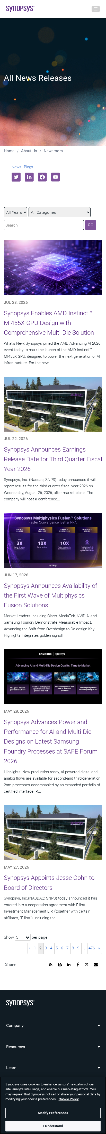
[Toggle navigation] (96, 9)
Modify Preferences (53, 1113)
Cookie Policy (69, 1099)
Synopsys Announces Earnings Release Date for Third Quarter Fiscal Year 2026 (53, 459)
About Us (29, 151)
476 (92, 948)
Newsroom (53, 151)
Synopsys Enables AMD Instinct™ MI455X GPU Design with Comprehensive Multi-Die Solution (49, 323)
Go (90, 224)
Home (9, 151)
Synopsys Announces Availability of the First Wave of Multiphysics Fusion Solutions (50, 595)
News (16, 167)
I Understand (53, 1126)
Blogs (28, 167)
